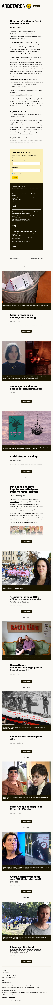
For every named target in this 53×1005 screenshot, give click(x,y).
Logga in (36, 6)
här (38, 987)
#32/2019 (13, 27)
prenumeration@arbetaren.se (11, 994)
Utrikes (19, 27)
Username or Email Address (19, 161)
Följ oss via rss (7, 982)
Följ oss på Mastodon (8, 980)
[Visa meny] (41, 6)
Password (15, 167)
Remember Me (18, 174)
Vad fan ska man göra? (18, 496)
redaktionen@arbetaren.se (8, 977)
